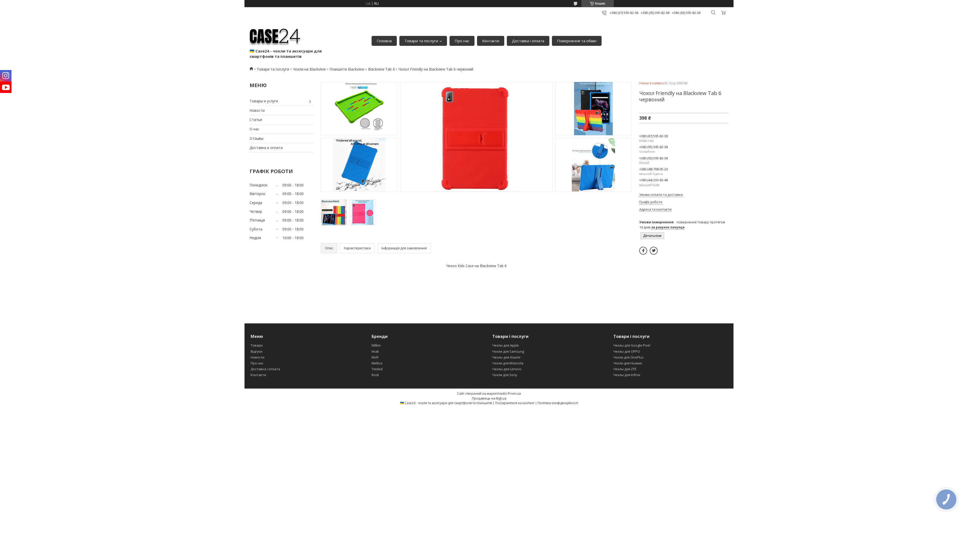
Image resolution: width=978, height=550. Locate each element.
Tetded (377, 369)
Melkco (377, 363)
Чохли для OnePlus (628, 357)
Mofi (375, 357)
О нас (254, 129)
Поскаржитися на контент (514, 403)
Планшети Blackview (346, 69)
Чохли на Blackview (309, 69)
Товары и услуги (264, 101)
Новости (257, 110)
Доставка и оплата (266, 147)
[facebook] (643, 251)
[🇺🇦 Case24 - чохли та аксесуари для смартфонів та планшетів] (275, 35)
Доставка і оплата (528, 40)
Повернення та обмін (576, 40)
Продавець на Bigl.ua (489, 398)
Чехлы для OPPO (626, 351)
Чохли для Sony (504, 375)
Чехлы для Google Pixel (631, 345)
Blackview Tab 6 (381, 69)
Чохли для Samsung (508, 351)
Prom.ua (514, 393)
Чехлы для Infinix (626, 375)
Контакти (490, 40)
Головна (384, 40)
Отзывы (256, 138)
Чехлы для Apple (505, 345)
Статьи (256, 119)
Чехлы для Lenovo (506, 369)
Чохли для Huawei (627, 363)
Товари (257, 345)
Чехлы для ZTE (624, 369)
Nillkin (376, 345)
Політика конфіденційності (558, 403)
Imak (375, 351)
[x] (654, 251)
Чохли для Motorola (507, 363)
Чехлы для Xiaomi (506, 357)
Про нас (462, 40)
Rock (375, 375)
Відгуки (256, 351)
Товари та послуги (421, 40)
